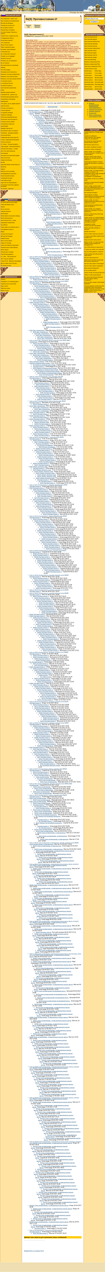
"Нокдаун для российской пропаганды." (45, 814)
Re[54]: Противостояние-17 (55, 255)
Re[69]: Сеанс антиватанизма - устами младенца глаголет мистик (52, 958)
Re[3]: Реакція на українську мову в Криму (45, 368)
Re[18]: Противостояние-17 (44, 164)
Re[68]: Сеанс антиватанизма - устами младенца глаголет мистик (55, 955)
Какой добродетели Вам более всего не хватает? (93, 205)
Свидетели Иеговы (6, 160)
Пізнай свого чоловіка (7, 252)
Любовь (3, 67)
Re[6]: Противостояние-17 (55, 154)
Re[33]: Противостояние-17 (42, 196)
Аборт (2, 90)
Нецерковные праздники (8, 99)
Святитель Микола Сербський (9, 245)
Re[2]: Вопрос (38, 117)
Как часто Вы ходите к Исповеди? (94, 263)
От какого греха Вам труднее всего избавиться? (94, 236)
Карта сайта (4, 286)
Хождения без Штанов (95, 109)
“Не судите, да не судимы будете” (11, 103)
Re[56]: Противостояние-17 (41, 260)
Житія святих (5, 249)
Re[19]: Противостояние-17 (41, 417)
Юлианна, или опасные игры (9, 76)
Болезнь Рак (92, 113)
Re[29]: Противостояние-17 (50, 184)
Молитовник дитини (6, 218)
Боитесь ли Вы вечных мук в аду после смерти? (93, 214)
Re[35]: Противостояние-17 (45, 199)
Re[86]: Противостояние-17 (48, 312)
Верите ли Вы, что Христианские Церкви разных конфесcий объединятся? (94, 243)
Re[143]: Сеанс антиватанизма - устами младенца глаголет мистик (49, 1205)
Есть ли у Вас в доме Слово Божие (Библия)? (94, 283)
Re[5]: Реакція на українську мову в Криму (48, 371)
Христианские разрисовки (8, 88)
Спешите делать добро (8, 121)
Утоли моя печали (6, 81)
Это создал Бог (5, 42)
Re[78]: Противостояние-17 (42, 708)
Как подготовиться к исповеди (9, 65)
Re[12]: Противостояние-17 (41, 343)
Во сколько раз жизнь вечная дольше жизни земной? (92, 141)
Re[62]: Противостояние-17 (48, 268)
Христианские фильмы (91, 44)
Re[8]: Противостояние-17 (47, 128)
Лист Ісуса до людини (7, 259)
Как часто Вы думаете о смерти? (93, 251)
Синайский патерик (6, 178)
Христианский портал (13, 15)
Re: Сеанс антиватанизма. (45, 778)
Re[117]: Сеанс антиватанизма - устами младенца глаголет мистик (54, 1099)
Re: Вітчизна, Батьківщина (45, 445)
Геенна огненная (6, 142)
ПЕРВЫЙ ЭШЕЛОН (94, 111)
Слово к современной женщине (10, 139)
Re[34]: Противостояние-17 (44, 197)
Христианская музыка (90, 46)
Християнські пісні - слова (8, 220)
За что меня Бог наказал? (8, 54)
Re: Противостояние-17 (36, 112)
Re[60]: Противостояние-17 (47, 266)
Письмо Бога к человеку (8, 30)
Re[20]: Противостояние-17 (41, 169)
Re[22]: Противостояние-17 (44, 173)
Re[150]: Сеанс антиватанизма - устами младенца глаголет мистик (49, 1222)
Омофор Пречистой (6, 128)
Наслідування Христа (7, 229)
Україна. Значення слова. (41, 422)
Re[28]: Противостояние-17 (48, 182)
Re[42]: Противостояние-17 (55, 223)
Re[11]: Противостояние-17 (52, 133)
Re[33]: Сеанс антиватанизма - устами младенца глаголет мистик (52, 868)
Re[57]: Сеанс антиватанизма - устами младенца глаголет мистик (52, 925)
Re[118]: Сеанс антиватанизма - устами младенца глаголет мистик (52, 1102)
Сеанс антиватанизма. (42, 777)
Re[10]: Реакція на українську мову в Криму (49, 373)
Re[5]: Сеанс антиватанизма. (48, 782)
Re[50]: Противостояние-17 (50, 243)
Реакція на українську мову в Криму (40, 363)
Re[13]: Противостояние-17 (41, 138)
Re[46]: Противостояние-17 (44, 235)
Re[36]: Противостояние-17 (47, 202)
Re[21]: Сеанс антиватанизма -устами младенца (47, 846)
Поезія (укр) (98, 75)
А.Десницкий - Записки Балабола (10, 146)
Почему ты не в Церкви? (8, 56)
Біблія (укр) (98, 71)
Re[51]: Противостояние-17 (51, 245)
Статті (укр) (98, 73)
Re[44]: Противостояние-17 (41, 232)
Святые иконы (5, 106)
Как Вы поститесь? (89, 231)
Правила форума (37, 26)
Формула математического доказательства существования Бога (95, 105)
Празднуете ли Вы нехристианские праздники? (92, 224)
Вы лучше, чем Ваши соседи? (93, 147)
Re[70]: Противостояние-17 (41, 284)
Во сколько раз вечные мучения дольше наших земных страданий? (93, 278)
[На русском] (3, 15)
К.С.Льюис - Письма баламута (9, 144)
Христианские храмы (90, 57)
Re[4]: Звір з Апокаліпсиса (42, 333)
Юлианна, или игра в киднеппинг (10, 74)
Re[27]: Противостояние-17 (42, 442)
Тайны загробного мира (8, 47)
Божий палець (5, 238)
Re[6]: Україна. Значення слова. (39, 466)
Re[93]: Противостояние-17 (47, 742)
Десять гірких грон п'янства (9, 263)
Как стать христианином (8, 151)
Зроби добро (98, 89)
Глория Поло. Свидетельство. (9, 36)
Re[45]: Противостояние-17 (42, 233)
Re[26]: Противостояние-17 (41, 440)
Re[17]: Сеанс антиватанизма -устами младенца (53, 836)
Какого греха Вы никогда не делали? (92, 228)
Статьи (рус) (88, 73)
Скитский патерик (6, 180)
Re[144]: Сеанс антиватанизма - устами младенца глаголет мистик (52, 1209)
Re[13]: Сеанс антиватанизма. (43, 829)
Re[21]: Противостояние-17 (42, 171)
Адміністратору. (43, 675)
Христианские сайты (90, 50)
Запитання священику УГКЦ (92, 66)
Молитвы (3, 167)
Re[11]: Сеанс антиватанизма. (43, 788)
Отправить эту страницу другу (9, 281)
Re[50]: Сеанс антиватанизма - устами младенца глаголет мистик (53, 891)
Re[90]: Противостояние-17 (54, 319)
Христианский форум (90, 39)
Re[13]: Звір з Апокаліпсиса (37, 406)
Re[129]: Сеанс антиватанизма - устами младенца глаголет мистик (55, 1142)
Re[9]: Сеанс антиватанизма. (41, 791)
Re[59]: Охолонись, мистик (43, 932)
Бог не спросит (5, 63)
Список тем (28, 26)
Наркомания (4, 101)
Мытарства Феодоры (7, 23)
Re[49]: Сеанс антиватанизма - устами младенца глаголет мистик (52, 888)
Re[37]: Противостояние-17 (48, 204)
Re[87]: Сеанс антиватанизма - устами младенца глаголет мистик (52, 1020)
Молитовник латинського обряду (10, 216)
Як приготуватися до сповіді (9, 202)
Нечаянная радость (6, 85)
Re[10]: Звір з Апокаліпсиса (45, 338)
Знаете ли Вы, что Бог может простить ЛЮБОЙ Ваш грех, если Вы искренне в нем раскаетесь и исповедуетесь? (94, 188)
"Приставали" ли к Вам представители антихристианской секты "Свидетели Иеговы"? (94, 196)
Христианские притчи (90, 55)
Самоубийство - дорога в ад (9, 94)
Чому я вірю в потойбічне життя (10, 227)
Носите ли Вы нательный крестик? (94, 272)
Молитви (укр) (99, 77)
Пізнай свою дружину (7, 254)
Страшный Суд (5, 51)
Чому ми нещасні (6, 211)
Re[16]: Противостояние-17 (45, 143)
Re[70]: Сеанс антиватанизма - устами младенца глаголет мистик (53, 965)
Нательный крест (6, 135)
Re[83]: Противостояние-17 (44, 307)
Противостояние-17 (34, 110)
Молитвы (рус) (88, 77)
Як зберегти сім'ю (6, 265)
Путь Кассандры (5, 69)
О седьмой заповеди (7, 112)
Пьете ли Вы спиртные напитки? (94, 234)
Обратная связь (5, 288)
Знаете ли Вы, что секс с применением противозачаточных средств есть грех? (94, 201)
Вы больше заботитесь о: (91, 145)
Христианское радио (90, 53)
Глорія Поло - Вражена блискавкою (11, 261)
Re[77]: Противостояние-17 (48, 297)
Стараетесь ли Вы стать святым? (94, 249)
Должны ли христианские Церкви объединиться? (94, 183)
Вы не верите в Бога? (7, 27)
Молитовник (4, 213)
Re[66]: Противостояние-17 (52, 274)
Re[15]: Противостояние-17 (44, 141)
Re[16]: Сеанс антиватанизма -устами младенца (51, 833)
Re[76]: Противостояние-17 (41, 704)
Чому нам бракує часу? (7, 204)
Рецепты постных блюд (7, 171)
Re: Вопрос (36, 115)
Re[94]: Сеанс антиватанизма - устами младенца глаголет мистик (49, 1037)
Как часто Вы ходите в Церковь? (93, 266)
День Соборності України (37, 361)
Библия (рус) (88, 71)
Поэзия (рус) (88, 75)
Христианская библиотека (92, 41)
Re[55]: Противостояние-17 (41, 617)
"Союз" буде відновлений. (46, 374)
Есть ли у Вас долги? (90, 270)
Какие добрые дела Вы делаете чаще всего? (93, 254)
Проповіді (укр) (99, 84)
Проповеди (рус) (89, 84)
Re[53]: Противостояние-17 (54, 251)
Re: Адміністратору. (46, 677)
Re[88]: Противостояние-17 (51, 315)
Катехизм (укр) (99, 82)
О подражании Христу (7, 38)
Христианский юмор (90, 59)
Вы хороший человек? (90, 192)
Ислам (3, 162)
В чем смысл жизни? (7, 40)
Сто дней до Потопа (7, 83)
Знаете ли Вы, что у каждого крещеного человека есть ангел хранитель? (93, 210)
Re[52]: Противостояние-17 (52, 248)
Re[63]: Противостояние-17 (48, 269)
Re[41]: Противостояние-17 (54, 214)
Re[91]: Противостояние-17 (44, 729)
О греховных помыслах (7, 124)
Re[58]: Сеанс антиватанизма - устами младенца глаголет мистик (53, 929)
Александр (38, 36)
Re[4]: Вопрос (41, 120)
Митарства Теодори (6, 236)
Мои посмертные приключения (10, 21)
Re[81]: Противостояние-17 (41, 304)
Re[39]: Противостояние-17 (51, 210)
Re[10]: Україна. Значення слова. (43, 471)
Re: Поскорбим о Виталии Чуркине (50, 765)
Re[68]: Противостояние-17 (41, 279)
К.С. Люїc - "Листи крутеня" (8, 256)
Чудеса (3, 169)
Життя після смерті (6, 240)
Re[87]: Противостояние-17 (50, 314)
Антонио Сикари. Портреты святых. (9, 33)
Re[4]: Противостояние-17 (52, 151)
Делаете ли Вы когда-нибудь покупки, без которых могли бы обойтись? (93, 158)
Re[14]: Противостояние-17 (42, 140)
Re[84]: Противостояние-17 (45, 309)
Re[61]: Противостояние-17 (50, 637)
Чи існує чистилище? (7, 234)
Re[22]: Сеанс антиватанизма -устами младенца (48, 849)
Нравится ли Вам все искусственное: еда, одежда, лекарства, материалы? (92, 137)
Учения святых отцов (90, 68)
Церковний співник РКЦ (7, 222)
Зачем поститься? (6, 58)
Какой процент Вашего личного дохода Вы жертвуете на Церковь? (94, 167)
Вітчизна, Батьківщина (42, 443)
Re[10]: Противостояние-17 (51, 131)
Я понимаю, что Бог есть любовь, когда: (94, 179)
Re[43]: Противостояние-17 (45, 586)
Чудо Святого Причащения (9, 182)
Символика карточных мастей (9, 137)
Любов (3, 207)
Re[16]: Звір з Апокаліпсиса (42, 356)
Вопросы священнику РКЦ (92, 64)
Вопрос (32, 113)
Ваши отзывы (5, 290)
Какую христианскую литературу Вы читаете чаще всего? (93, 260)
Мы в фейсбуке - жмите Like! (9, 18)
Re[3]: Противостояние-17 (50, 150)
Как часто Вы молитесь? (91, 257)
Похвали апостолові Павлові (9, 247)
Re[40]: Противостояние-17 (52, 212)
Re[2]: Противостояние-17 (49, 148)
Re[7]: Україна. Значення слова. (42, 470)
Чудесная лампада (6, 115)
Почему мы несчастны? (8, 25)
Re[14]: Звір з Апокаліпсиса (37, 350)
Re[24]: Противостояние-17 (47, 179)
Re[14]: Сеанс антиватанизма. (45, 831)
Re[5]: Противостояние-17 (46, 122)
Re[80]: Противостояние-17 (38, 302)
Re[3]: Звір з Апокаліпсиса (40, 332)
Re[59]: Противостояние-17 (45, 264)
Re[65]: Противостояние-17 (51, 273)
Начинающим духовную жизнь (9, 97)
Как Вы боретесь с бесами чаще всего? (93, 133)
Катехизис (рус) (89, 82)
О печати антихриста (7, 108)
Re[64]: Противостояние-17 (50, 271)
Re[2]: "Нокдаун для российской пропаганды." (49, 823)
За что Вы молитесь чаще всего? (93, 247)
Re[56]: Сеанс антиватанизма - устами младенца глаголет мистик (54, 923)
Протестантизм (5, 158)
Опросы (3, 279)
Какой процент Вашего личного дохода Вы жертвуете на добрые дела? (94, 163)
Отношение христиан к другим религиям (10, 185)
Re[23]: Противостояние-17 (45, 174)
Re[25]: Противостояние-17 (48, 181)
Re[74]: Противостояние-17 (45, 294)
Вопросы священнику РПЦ (92, 62)
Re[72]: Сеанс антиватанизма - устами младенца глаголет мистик (53, 1004)
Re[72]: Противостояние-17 (42, 286)
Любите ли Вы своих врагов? (92, 275)
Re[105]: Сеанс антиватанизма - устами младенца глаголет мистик (54, 1068)
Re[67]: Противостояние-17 (42, 670)
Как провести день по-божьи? (9, 130)
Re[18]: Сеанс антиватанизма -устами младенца (54, 839)
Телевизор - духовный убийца (9, 133)
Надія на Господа (6, 243)
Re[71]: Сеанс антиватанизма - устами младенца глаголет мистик (55, 968)
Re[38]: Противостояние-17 (50, 205)
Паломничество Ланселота (9, 72)
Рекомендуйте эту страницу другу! (34, 1251)
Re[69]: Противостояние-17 (45, 673)
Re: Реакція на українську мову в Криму (44, 365)
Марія (2, 231)
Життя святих (99, 80)
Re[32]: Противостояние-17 (41, 194)
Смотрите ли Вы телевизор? (92, 149)
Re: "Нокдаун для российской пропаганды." (48, 816)
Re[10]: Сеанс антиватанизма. (42, 787)
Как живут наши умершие (8, 49)
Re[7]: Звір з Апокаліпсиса (44, 337)
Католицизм (4, 153)
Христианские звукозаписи (92, 48)
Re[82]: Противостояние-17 (42, 306)
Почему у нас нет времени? (9, 60)
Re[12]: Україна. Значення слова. (46, 475)
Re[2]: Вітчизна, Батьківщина (47, 447)
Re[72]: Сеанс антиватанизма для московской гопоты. (50, 991)
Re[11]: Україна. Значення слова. (45, 473)
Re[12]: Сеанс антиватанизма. (45, 790)
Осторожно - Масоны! (7, 188)
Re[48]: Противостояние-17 (47, 238)
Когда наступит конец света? (92, 240)
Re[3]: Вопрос (40, 118)
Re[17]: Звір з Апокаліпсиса (44, 358)
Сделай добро (88, 89)
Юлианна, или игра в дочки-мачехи (11, 79)
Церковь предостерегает (8, 92)
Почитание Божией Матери (9, 117)
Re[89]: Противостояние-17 (52, 317)
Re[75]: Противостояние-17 (47, 296)
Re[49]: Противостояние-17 (48, 240)
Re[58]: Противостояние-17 (44, 263)
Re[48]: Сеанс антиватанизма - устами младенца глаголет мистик (49, 885)
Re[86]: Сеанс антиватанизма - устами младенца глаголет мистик (49, 1017)
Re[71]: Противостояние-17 (41, 289)
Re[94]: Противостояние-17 (48, 744)
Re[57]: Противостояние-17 (42, 261)
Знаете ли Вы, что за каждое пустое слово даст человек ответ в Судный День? (94, 153)
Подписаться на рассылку (8, 284)
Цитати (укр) (98, 86)
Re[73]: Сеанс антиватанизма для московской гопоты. (51, 994)
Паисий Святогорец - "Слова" (9, 149)
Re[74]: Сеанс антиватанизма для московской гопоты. (53, 997)
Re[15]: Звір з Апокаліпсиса (41, 351)
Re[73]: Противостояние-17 (44, 287)
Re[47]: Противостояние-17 (45, 237)
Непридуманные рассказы (8, 173)
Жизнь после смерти (7, 45)
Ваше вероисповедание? (91, 268)
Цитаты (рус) (88, 86)
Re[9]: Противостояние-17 (49, 130)
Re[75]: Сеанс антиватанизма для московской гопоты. (54, 1001)
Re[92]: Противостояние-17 (45, 731)
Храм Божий (4, 126)
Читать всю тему (52, 106)
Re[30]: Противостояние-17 (51, 186)
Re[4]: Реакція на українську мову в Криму (46, 370)
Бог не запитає (5, 209)
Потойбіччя (4, 225)
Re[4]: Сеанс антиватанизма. (47, 780)
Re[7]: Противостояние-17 (46, 127)
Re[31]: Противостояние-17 (48, 460)
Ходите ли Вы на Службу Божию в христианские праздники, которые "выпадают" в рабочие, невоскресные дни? (94, 220)
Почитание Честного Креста (9, 119)
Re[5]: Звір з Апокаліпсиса (43, 335)
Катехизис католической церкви (10, 155)
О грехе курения (5, 110)
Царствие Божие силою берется (10, 164)
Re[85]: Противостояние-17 (47, 310)
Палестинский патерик (7, 176)
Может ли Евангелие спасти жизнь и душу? (95, 115)
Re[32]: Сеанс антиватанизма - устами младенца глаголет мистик (54, 865)
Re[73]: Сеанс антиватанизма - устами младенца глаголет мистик (53, 984)
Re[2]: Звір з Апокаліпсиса (37, 330)
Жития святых (88, 80)
